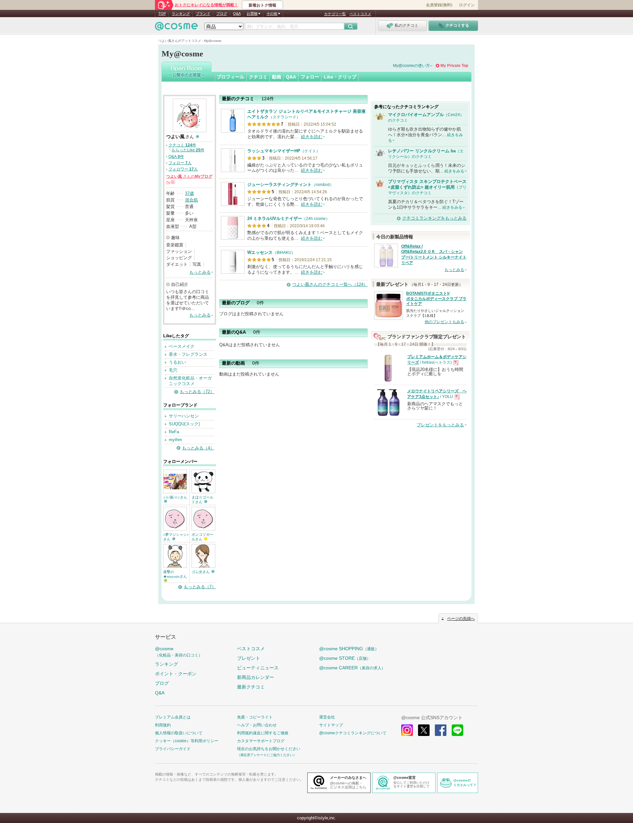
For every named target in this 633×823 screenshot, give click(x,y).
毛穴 (173, 370)
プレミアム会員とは (173, 717)
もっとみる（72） (197, 391)
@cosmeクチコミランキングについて (352, 733)
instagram (407, 730)
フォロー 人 (180, 163)
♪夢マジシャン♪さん (176, 537)
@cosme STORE (345, 658)
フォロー (310, 76)
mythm (175, 439)
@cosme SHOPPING (349, 648)
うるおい (177, 362)
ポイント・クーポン (175, 673)
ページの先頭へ (461, 618)
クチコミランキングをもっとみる (434, 218)
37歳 (189, 193)
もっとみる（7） (200, 586)
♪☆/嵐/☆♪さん (175, 497)
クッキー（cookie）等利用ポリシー (186, 741)
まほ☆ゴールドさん (202, 499)
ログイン (467, 5)
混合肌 (191, 200)
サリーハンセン (184, 415)
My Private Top (454, 65)
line (457, 730)
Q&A (237, 13)
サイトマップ (331, 725)
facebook (440, 730)
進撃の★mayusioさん (175, 574)
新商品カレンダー (255, 677)
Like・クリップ (340, 76)
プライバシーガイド (173, 749)
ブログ (221, 13)
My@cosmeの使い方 (411, 65)
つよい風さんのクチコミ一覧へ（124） (330, 284)
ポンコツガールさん (202, 537)
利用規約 (163, 725)
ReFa (174, 431)
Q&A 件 (176, 156)
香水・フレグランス (188, 354)
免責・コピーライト (255, 717)
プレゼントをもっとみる (440, 424)
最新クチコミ (251, 686)
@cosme (178, 651)
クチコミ (258, 76)
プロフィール (230, 76)
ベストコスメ (360, 14)
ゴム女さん (201, 572)
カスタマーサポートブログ (261, 741)
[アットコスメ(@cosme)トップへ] (176, 27)
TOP (162, 13)
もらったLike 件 (187, 150)
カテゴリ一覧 (335, 14)
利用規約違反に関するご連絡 (262, 733)
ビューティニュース (258, 667)
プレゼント (248, 658)
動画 (276, 76)
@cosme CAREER (352, 667)
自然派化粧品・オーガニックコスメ (190, 381)
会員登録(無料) (439, 5)
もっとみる (200, 272)
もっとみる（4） (198, 447)
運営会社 (327, 717)
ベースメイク (182, 346)
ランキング (181, 13)
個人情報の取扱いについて (178, 733)
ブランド (203, 13)
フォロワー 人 (183, 169)
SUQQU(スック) (184, 423)
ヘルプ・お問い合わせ (257, 725)
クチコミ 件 (182, 145)
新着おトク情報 (262, 5)
